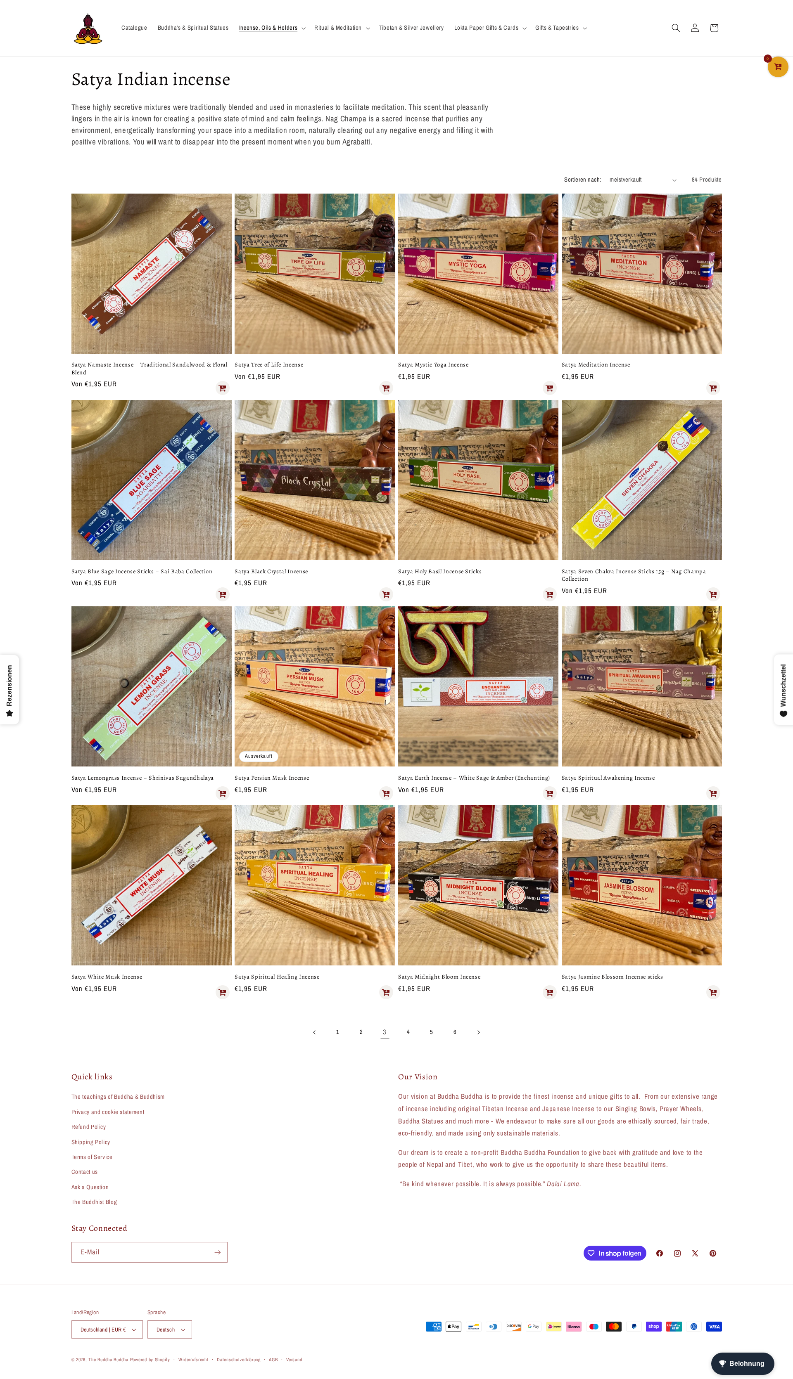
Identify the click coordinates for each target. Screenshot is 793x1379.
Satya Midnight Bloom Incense (439, 976)
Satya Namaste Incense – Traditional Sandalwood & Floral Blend (149, 368)
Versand (294, 1359)
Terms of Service (92, 1157)
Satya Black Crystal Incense (271, 571)
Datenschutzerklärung (239, 1359)
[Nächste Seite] (478, 1032)
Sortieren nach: (582, 179)
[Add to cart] (223, 388)
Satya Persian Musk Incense (272, 777)
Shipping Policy (90, 1142)
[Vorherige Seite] (314, 1032)
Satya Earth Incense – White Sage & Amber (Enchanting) (474, 777)
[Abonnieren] (217, 1252)
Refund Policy (88, 1127)
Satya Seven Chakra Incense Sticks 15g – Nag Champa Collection (634, 575)
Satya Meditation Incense (596, 364)
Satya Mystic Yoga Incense (433, 364)
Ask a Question (90, 1187)
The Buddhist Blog (94, 1202)
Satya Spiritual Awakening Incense (608, 777)
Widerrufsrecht (193, 1359)
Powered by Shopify (150, 1359)
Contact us (84, 1172)
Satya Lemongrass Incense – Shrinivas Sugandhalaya (142, 777)
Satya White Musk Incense (106, 976)
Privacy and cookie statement (108, 1112)
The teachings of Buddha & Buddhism (118, 1097)
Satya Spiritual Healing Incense (277, 976)
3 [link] (385, 1031)
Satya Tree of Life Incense (269, 364)
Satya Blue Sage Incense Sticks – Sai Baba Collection (142, 571)
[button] (271, 28)
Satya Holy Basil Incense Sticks (440, 571)
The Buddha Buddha (109, 1359)
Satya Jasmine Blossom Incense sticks (612, 976)
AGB (273, 1359)
